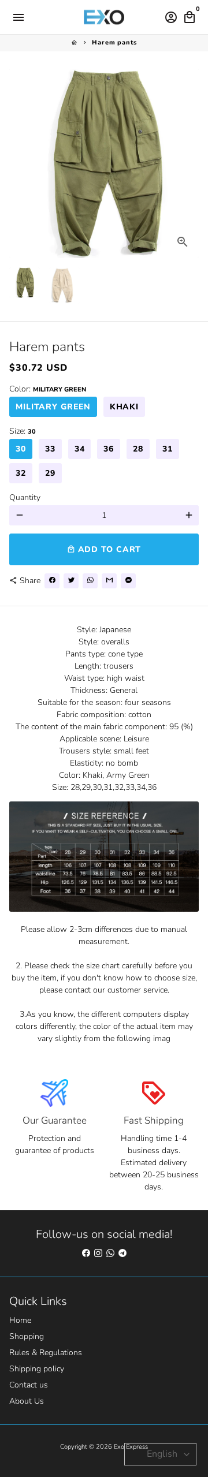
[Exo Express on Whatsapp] (110, 1253)
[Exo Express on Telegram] (122, 1253)
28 (138, 448)
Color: (47, 388)
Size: (22, 431)
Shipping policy (36, 1368)
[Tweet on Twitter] (71, 580)
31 (167, 448)
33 (50, 448)
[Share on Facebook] (52, 580)
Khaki (124, 406)
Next (189, 163)
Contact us (28, 1384)
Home (20, 1320)
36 (108, 448)
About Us (26, 1401)
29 (50, 473)
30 (21, 448)
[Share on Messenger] (128, 580)
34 (80, 448)
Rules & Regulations (45, 1352)
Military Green (53, 406)
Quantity (24, 497)
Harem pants (114, 42)
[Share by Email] (109, 580)
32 (21, 473)
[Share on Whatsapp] (90, 580)
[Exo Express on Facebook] (86, 1253)
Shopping (26, 1336)
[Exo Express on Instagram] (98, 1253)
